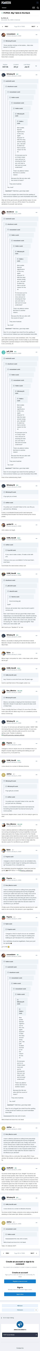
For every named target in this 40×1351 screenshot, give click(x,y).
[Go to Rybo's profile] (3, 653)
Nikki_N (5, 18)
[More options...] (36, 35)
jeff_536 (10, 351)
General (17, 20)
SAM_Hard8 (11, 538)
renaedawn (11, 34)
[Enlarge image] (13, 735)
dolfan (9, 774)
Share (21, 1305)
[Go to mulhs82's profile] (3, 1169)
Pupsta (9, 743)
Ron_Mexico (11, 691)
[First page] (2, 26)
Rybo (8, 653)
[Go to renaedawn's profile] (3, 35)
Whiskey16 (11, 74)
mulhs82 (10, 1168)
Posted (14, 36)
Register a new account (20, 1281)
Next (33, 26)
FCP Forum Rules (8, 1335)
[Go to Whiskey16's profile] (3, 75)
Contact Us (20, 1348)
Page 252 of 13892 (20, 26)
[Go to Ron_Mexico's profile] (3, 692)
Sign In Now (20, 1294)
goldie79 (10, 524)
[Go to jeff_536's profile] (3, 352)
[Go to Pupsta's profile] (3, 744)
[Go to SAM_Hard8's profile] (3, 539)
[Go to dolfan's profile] (3, 775)
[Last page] (37, 26)
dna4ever (10, 212)
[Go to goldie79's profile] (3, 525)
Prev (6, 26)
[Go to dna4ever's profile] (3, 213)
